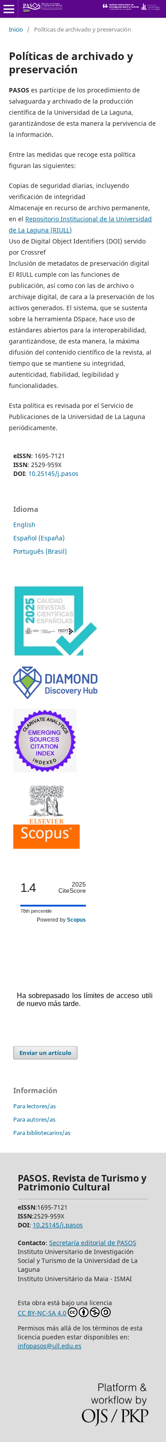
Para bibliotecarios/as (41, 1133)
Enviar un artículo (45, 1053)
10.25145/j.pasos (53, 473)
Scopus (76, 920)
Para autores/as (34, 1119)
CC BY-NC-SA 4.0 (42, 1313)
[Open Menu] (9, 9)
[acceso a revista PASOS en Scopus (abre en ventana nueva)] (46, 846)
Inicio (16, 29)
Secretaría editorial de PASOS (92, 1242)
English (24, 524)
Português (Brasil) (40, 551)
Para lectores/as (34, 1106)
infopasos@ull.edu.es (49, 1346)
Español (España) (39, 538)
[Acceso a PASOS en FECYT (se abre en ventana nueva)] (55, 654)
